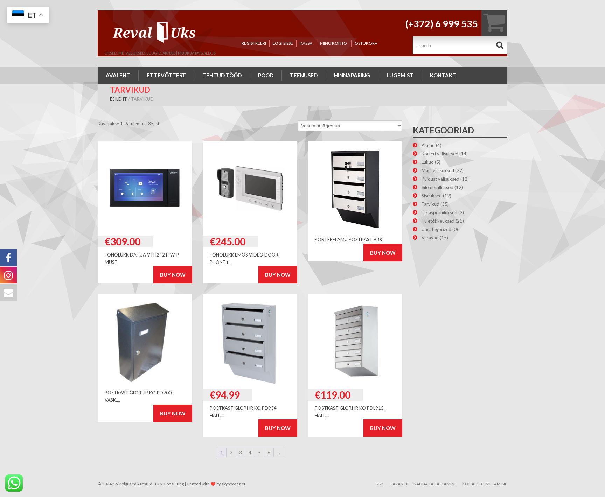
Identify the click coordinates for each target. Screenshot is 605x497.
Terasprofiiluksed (439, 212)
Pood (265, 75)
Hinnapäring (352, 75)
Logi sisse (283, 43)
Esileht (118, 99)
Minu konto (333, 43)
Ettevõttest (166, 75)
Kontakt (443, 75)
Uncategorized (436, 229)
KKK (380, 483)
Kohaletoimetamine (484, 483)
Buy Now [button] (173, 275)
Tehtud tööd (222, 75)
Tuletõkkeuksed (438, 221)
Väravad (430, 237)
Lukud (428, 162)
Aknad (428, 145)
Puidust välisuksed (440, 179)
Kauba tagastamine (435, 483)
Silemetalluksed (437, 187)
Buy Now (383, 253)
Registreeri (254, 43)
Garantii (398, 483)
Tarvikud (430, 204)
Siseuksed (432, 195)
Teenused (304, 75)
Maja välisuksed (438, 170)
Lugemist (400, 75)
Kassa (306, 43)
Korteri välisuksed (440, 153)
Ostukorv (366, 43)
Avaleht (118, 75)
